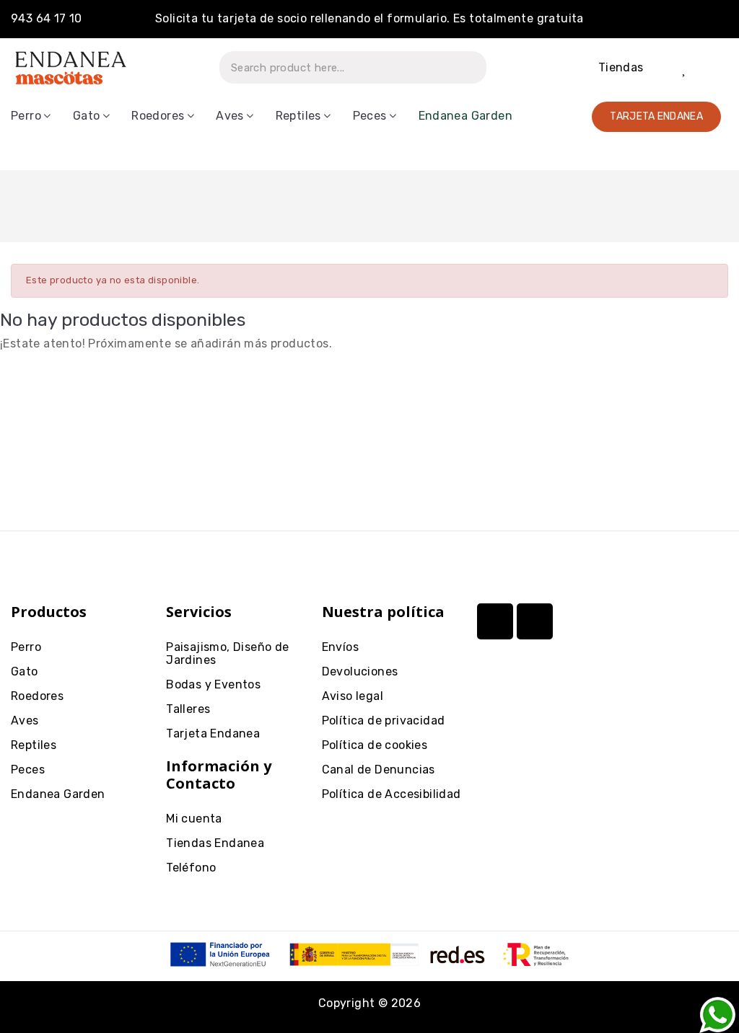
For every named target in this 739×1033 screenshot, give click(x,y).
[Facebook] (535, 621)
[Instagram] (495, 621)
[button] (656, 117)
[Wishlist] (685, 67)
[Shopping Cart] (714, 67)
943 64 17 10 (46, 18)
